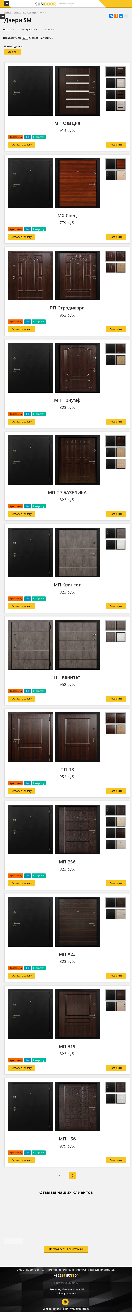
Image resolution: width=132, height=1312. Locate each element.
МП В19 (67, 1046)
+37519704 (66, 1275)
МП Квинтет (67, 584)
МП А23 (67, 954)
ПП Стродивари (67, 307)
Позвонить (116, 144)
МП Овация (67, 123)
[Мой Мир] (121, 16)
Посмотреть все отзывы (66, 1249)
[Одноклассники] (116, 16)
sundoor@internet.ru (65, 1293)
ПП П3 (67, 769)
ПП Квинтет (67, 677)
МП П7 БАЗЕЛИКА (67, 492)
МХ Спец (67, 215)
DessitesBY (83, 1308)
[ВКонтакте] (111, 16)
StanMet (12, 51)
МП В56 (67, 861)
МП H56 (67, 1138)
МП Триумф (67, 400)
